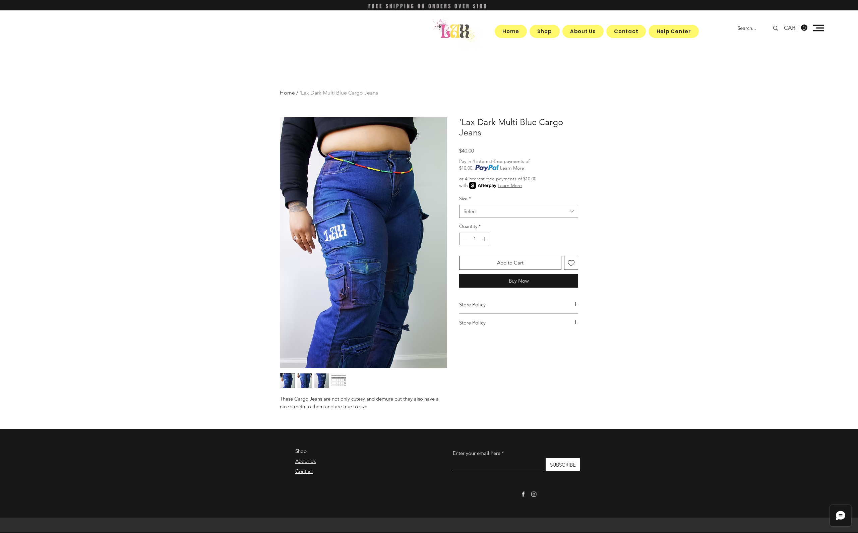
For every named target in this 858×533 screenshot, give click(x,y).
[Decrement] (464, 239)
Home (287, 93)
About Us (305, 461)
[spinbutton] (475, 239)
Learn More (512, 168)
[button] (795, 27)
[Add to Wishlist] (571, 263)
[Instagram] (534, 494)
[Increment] (485, 239)
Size (465, 198)
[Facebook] (523, 494)
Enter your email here (476, 453)
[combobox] (518, 211)
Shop (301, 451)
